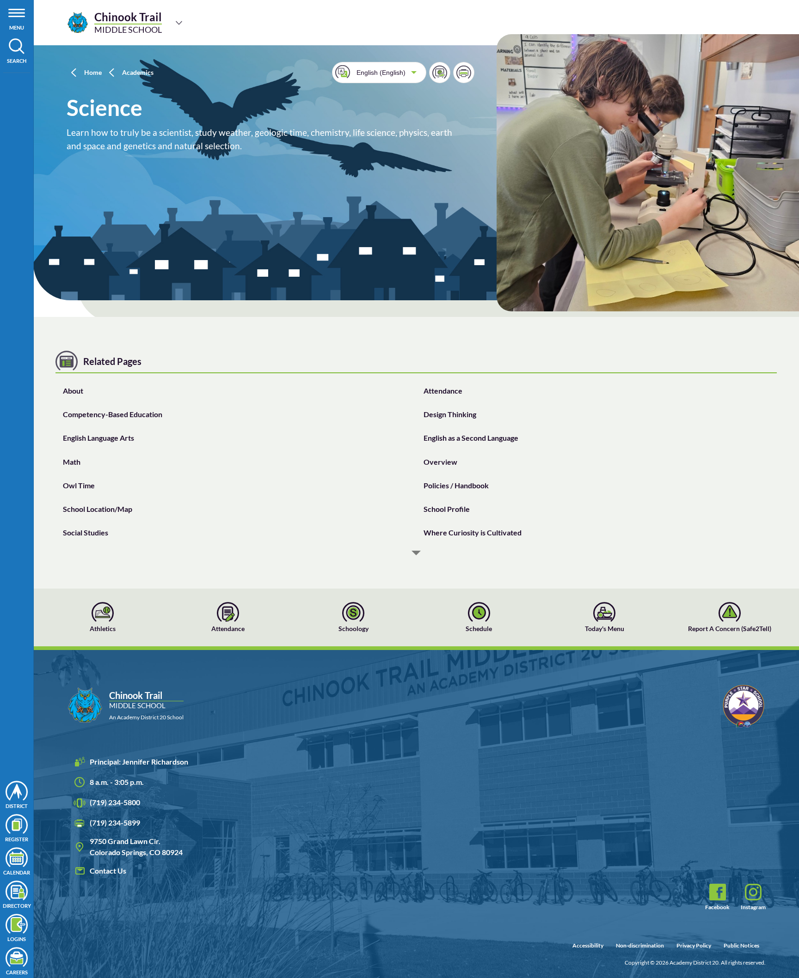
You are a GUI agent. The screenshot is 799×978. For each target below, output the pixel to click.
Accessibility (587, 945)
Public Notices (741, 945)
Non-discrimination (640, 945)
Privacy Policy (693, 945)
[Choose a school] (179, 22)
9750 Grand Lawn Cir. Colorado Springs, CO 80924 (136, 847)
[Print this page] (463, 72)
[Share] (439, 72)
